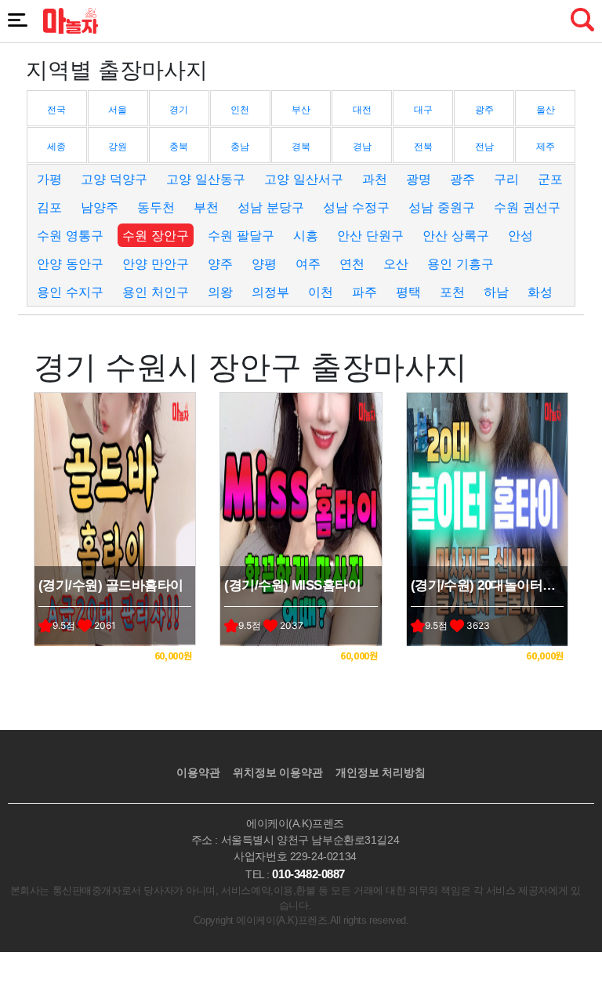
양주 (220, 263)
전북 (423, 146)
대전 (362, 109)
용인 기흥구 (460, 263)
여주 (308, 263)
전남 (484, 146)
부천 (206, 207)
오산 (395, 263)
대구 (423, 109)
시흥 (305, 235)
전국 (56, 109)
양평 (264, 263)
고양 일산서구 (303, 179)
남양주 (99, 207)
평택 (408, 292)
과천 (374, 179)
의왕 (220, 292)
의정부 (270, 292)
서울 (117, 109)
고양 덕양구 (114, 179)
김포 (49, 207)
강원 (117, 146)
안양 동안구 (70, 263)
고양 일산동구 (205, 179)
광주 (484, 109)
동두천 (156, 207)
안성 (520, 235)
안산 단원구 (370, 235)
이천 (320, 292)
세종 (56, 146)
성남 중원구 (441, 207)
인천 (239, 109)
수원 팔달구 (241, 235)
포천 (452, 292)
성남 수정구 (356, 207)
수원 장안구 (155, 235)
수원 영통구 (70, 235)
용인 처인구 (155, 292)
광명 (418, 179)
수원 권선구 (527, 207)
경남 (362, 146)
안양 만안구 (155, 263)
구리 (506, 179)
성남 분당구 (271, 207)
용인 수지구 (70, 292)
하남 (496, 292)
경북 (301, 146)
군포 (550, 179)
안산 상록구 (455, 235)
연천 (351, 263)
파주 (364, 292)
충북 (178, 146)
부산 (301, 109)
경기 (178, 109)
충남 (239, 146)
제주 (545, 146)
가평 (49, 179)
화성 (540, 292)
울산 (545, 109)
